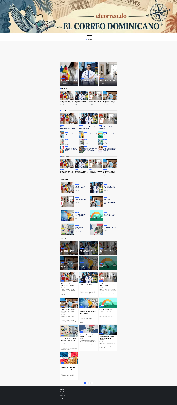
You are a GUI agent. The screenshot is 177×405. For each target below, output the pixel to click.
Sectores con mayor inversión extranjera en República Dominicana (106, 338)
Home (86, 39)
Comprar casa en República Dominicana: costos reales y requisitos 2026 (109, 103)
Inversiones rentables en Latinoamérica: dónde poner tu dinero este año (80, 215)
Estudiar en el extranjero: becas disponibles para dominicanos (80, 187)
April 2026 (62, 391)
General (63, 78)
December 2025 (62, 395)
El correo (88, 36)
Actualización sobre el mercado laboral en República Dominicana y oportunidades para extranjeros (90, 149)
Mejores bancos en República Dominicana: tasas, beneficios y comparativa (70, 142)
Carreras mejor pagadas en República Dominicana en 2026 (109, 187)
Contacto (90, 39)
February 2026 (62, 393)
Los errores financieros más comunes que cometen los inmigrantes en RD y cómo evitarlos (109, 149)
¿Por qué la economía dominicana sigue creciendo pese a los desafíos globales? (71, 149)
